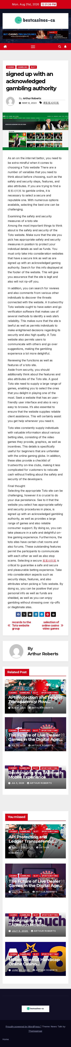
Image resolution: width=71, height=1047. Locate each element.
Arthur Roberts (32, 98)
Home (6, 1039)
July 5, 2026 (20, 931)
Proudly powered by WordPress (23, 1026)
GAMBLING (23, 67)
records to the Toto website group (21, 625)
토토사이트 (49, 560)
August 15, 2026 (23, 847)
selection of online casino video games (50, 625)
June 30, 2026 (21, 970)
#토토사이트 (51, 102)
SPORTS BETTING (49, 693)
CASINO (10, 67)
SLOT (33, 67)
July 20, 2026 (21, 891)
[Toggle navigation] (33, 46)
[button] (59, 46)
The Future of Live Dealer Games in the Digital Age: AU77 (34, 739)
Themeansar (35, 1031)
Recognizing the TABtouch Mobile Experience (35, 775)
